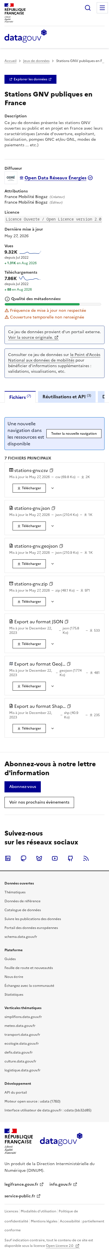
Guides (10, 959)
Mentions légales (44, 1221)
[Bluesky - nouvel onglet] (39, 858)
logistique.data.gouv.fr (22, 1070)
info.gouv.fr (60, 1184)
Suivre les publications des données (32, 918)
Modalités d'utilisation (38, 1211)
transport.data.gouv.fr (22, 1034)
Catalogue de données (22, 910)
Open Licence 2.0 (60, 1245)
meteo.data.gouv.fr (19, 1025)
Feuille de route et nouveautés (28, 967)
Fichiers (20, 397)
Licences (11, 1211)
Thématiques (14, 892)
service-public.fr (19, 1196)
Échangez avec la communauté (29, 985)
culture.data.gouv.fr (20, 1061)
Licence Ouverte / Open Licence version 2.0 (53, 219)
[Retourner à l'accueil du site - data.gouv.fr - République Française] (61, 1141)
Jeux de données (36, 60)
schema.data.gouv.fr (20, 936)
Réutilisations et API (66, 396)
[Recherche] (87, 7)
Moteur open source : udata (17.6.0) (32, 1101)
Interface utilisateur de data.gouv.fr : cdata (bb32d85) (47, 1110)
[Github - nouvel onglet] (70, 858)
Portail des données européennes (31, 927)
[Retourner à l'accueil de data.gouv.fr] (25, 36)
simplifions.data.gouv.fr (23, 1016)
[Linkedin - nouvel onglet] (7, 858)
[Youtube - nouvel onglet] (54, 858)
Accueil (10, 60)
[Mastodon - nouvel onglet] (23, 858)
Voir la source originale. (30, 337)
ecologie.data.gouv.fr (21, 1043)
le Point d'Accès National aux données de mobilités (54, 357)
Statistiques (13, 994)
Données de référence (22, 901)
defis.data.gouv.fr (18, 1052)
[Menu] (102, 7)
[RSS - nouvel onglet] (86, 858)
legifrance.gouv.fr (21, 1184)
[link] (30, 79)
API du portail (15, 1092)
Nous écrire (13, 976)
